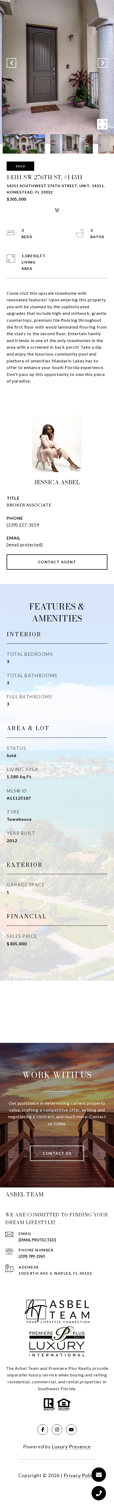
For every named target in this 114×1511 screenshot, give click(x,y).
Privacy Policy (80, 1475)
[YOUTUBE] (71, 1429)
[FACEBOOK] (42, 1429)
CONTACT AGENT (57, 562)
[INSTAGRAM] (57, 1429)
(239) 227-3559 (23, 524)
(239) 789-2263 (32, 1256)
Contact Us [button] (57, 1153)
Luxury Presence (71, 1446)
